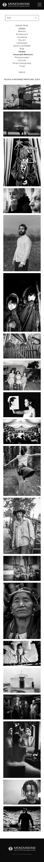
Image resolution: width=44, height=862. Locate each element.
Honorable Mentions (23, 54)
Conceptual (22, 37)
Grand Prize (22, 25)
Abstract (22, 31)
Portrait (22, 60)
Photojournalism (22, 57)
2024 (9, 18)
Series (22, 28)
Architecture (22, 34)
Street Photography (22, 63)
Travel (22, 66)
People (22, 52)
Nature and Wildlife (22, 46)
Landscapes (22, 43)
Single (22, 72)
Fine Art (22, 40)
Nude (22, 49)
